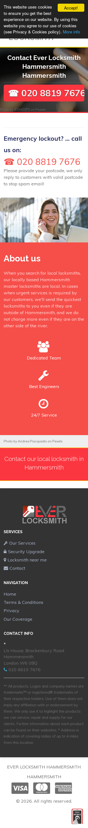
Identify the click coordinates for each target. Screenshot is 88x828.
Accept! (71, 8)
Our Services (22, 543)
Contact (17, 568)
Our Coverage (18, 619)
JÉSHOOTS (22, 109)
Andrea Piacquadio (32, 441)
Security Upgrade (26, 551)
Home (10, 594)
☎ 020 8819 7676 (47, 93)
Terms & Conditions (23, 602)
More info (71, 32)
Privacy (11, 610)
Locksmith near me (27, 560)
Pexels (40, 109)
